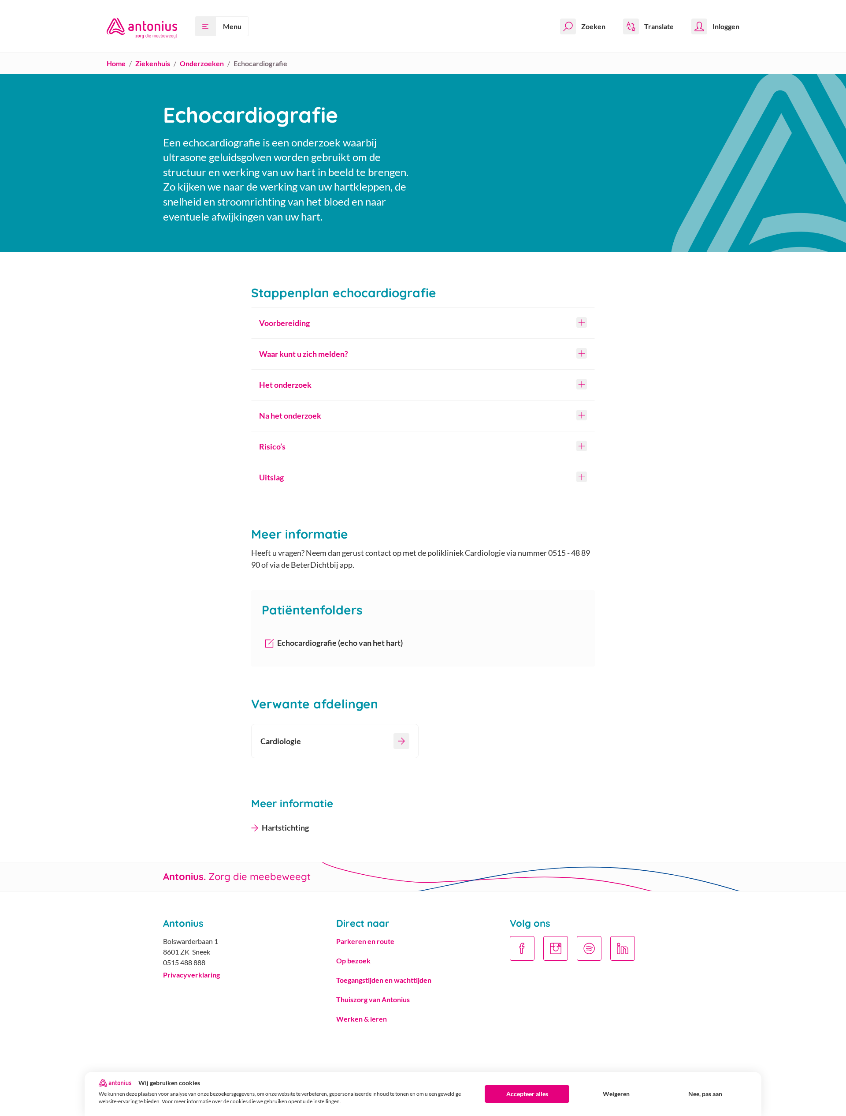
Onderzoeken (202, 63)
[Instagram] (555, 948)
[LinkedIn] (622, 948)
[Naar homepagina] (142, 26)
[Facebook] (522, 948)
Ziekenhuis (152, 63)
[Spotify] (589, 948)
